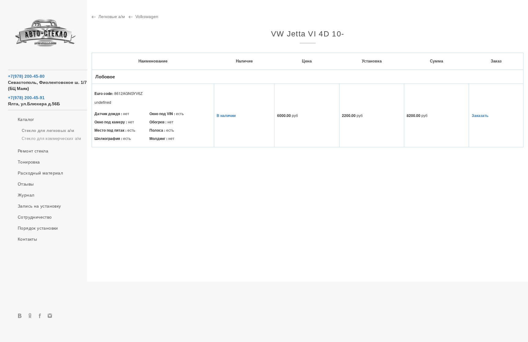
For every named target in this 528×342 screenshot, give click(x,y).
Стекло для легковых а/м (48, 130)
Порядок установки (38, 228)
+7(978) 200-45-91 (26, 97)
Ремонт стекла (33, 150)
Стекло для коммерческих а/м (51, 138)
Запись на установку (39, 206)
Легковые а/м (111, 16)
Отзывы (26, 184)
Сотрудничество (35, 217)
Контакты (27, 239)
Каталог (26, 119)
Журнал (26, 195)
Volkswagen (146, 16)
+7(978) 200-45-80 (26, 76)
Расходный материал (40, 173)
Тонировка (29, 162)
